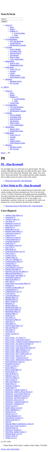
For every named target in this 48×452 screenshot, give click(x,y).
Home (3, 153)
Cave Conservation (16, 59)
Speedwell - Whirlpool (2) (14, 404)
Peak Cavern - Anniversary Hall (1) (17, 340)
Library (12, 73)
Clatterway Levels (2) (13, 237)
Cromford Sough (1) (12, 241)
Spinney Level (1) (11, 406)
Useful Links (14, 37)
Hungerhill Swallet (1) (13, 277)
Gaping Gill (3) (10, 255)
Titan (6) (8, 422)
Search (3, 19)
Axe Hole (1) (10, 221)
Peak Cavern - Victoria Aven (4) (16, 358)
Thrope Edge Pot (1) (12, 420)
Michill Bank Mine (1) (13, 307)
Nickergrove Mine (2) (13, 320)
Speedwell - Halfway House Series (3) (18, 392)
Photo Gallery (15, 57)
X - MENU (5, 87)
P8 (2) (7, 336)
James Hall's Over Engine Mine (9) (17, 283)
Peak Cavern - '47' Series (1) (15, 338)
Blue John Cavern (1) (13, 225)
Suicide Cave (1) (11, 414)
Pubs (16, 35)
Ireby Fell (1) (10, 281)
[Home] (12, 7)
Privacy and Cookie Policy (10, 449)
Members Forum (16, 81)
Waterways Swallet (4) (13, 430)
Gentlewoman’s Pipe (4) (13, 261)
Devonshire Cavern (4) (13, 245)
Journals (13, 71)
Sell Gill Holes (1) (11, 374)
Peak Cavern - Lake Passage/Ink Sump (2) (20, 348)
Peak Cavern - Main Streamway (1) (17, 350)
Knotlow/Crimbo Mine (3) (14, 287)
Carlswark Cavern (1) (13, 233)
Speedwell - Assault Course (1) (16, 390)
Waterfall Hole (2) (11, 428)
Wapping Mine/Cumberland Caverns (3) (19, 424)
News (12, 27)
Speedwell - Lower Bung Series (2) (17, 394)
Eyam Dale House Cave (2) (15, 251)
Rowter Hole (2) (11, 372)
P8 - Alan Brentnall (12, 164)
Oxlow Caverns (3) (12, 334)
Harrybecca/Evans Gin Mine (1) (16, 271)
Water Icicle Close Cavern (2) (15, 426)
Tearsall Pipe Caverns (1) (14, 418)
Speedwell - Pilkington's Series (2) (17, 396)
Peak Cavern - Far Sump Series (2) (17, 346)
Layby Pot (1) (10, 293)
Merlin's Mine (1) (11, 305)
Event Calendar (15, 49)
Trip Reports (14, 55)
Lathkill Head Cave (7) (13, 291)
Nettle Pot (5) (10, 316)
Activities (8, 47)
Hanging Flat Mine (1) (13, 269)
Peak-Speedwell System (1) (15, 362)
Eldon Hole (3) (10, 249)
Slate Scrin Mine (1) (12, 382)
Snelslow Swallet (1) (12, 386)
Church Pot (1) (10, 235)
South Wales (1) (11, 388)
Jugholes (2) (9, 285)
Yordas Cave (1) (11, 438)
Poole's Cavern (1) (11, 366)
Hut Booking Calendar (18, 45)
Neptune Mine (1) (11, 314)
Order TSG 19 (15, 69)
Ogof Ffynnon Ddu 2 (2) (14, 326)
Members (8, 79)
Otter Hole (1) (10, 330)
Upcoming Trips (15, 51)
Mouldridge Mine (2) (12, 312)
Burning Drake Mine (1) (14, 231)
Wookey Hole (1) (11, 436)
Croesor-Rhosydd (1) (12, 239)
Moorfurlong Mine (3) (13, 309)
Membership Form (16, 65)
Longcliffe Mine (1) (12, 295)
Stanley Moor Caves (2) (13, 408)
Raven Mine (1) (11, 368)
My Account (14, 83)
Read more (18, 181)
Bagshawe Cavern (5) (13, 223)
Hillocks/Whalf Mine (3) (14, 273)
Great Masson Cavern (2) (14, 267)
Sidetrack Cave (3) (12, 376)
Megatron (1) (10, 303)
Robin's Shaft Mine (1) (13, 370)
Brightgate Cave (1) (12, 229)
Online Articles (15, 75)
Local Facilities (19, 33)
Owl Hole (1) (10, 332)
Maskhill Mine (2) (11, 299)
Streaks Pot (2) (10, 412)
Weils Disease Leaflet (17, 77)
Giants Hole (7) (10, 263)
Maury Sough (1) (11, 301)
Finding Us (14, 31)
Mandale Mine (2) (11, 297)
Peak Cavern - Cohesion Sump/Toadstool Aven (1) (23, 342)
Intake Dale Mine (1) (12, 279)
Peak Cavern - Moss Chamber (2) (17, 352)
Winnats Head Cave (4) (13, 434)
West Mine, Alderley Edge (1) (15, 432)
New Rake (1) (10, 318)
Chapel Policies (15, 43)
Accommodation (11, 39)
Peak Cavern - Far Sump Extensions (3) (19, 344)
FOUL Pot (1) (10, 253)
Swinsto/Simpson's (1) (13, 416)
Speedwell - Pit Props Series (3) (16, 398)
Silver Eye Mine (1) (12, 378)
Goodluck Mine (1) (12, 265)
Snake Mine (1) (10, 384)
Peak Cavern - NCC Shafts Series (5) (18, 354)
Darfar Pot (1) (10, 243)
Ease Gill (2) (9, 247)
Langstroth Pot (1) (11, 289)
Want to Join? (14, 63)
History (12, 29)
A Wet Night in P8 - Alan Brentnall (21, 185)
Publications (9, 67)
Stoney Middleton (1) (12, 410)
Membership (9, 61)
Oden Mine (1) (10, 324)
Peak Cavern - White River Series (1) (18, 360)
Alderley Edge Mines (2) (14, 215)
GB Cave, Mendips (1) (13, 259)
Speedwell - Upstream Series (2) (16, 402)
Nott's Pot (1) (10, 322)
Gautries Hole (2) (11, 257)
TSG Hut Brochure (16, 41)
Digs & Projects (15, 53)
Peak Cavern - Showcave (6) (15, 356)
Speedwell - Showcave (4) (14, 400)
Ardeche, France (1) (12, 219)
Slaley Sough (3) (11, 380)
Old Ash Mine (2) (11, 328)
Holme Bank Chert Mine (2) (15, 275)
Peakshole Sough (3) (12, 364)
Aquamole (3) (10, 217)
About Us (8, 25)
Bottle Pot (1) (10, 227)
